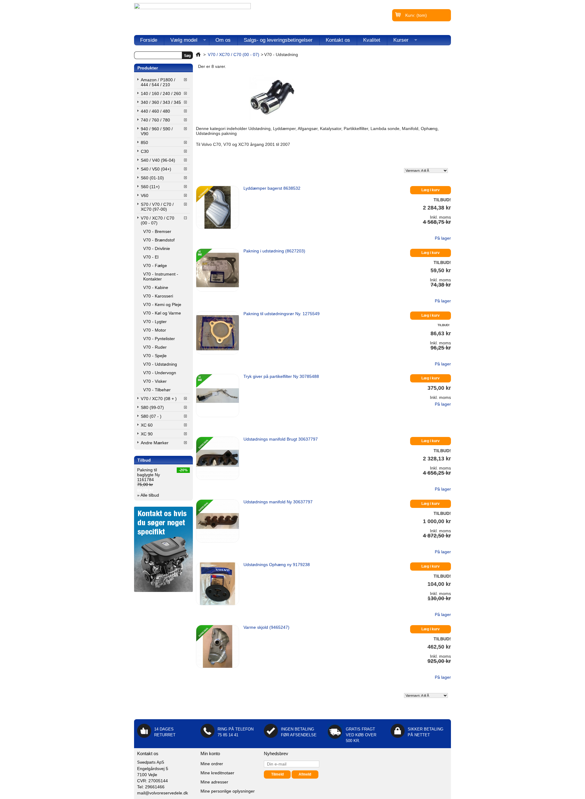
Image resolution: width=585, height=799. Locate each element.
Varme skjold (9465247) (266, 627)
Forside (148, 40)
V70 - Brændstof (159, 240)
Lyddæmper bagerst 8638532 (271, 188)
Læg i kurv (430, 190)
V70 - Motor (154, 330)
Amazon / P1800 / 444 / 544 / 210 (158, 82)
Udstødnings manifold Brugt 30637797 (280, 439)
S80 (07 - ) (151, 416)
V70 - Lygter (155, 321)
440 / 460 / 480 (155, 111)
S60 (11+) (150, 186)
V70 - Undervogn (159, 372)
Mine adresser (214, 782)
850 (144, 142)
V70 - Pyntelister (159, 338)
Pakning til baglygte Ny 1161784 (148, 474)
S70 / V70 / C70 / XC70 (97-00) (157, 207)
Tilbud (144, 460)
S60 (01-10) (152, 177)
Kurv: (416, 15)
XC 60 (147, 425)
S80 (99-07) (152, 407)
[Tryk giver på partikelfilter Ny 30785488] (217, 395)
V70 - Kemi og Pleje (162, 304)
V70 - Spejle (155, 355)
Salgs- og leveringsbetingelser (278, 40)
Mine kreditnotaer (217, 772)
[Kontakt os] (163, 590)
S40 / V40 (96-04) (158, 160)
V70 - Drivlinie (156, 248)
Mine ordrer (211, 763)
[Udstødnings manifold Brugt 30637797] (217, 458)
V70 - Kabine (155, 287)
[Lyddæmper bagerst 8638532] (217, 207)
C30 (145, 151)
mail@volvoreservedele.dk (162, 792)
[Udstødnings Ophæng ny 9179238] (217, 583)
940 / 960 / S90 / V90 (157, 131)
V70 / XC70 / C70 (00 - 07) (157, 220)
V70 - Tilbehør (157, 389)
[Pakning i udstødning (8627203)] (217, 270)
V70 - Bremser (157, 231)
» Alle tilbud (148, 495)
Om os (223, 40)
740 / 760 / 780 (155, 120)
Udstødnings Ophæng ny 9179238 (276, 564)
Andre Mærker (154, 442)
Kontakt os (338, 40)
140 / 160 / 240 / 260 (161, 93)
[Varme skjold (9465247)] (217, 646)
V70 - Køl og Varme (162, 313)
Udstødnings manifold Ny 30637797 (278, 501)
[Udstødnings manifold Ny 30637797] (217, 521)
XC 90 (147, 433)
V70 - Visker (155, 381)
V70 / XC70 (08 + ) (159, 398)
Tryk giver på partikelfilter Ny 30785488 (281, 376)
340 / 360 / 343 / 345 (161, 102)
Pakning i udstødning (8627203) (274, 250)
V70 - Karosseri (158, 296)
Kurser (398, 41)
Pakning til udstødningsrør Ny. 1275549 (281, 313)
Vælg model (180, 41)
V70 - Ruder (155, 347)
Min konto (210, 753)
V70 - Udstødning (160, 364)
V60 (144, 195)
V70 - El (150, 257)
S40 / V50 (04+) (156, 169)
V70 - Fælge (155, 265)
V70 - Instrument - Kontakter (160, 276)
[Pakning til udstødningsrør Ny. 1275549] (217, 332)
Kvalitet (371, 40)
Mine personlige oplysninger (227, 791)
